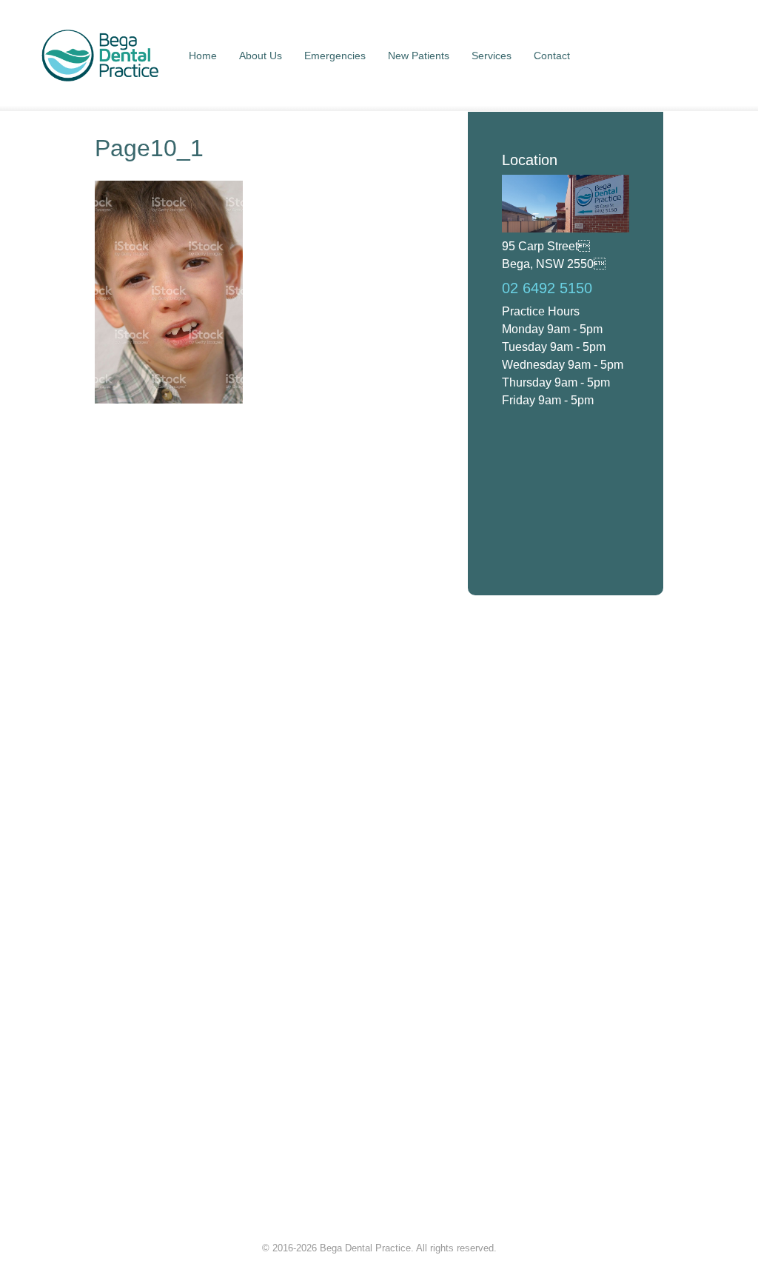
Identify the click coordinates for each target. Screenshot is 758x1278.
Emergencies (335, 55)
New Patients (418, 55)
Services (492, 55)
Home (203, 55)
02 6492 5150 (547, 288)
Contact (552, 55)
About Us (260, 55)
